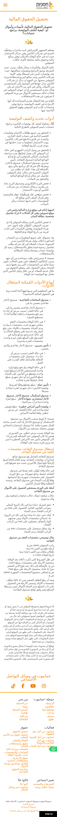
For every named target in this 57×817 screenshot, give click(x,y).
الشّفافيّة (23, 719)
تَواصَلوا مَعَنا (48, 709)
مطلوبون (49, 706)
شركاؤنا (24, 716)
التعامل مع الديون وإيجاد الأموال (16, 765)
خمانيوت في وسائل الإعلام (18, 788)
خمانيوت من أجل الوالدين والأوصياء (45, 741)
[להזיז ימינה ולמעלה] (43, 813)
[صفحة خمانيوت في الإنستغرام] (44, 686)
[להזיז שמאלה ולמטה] (41, 815)
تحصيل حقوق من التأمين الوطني (15, 736)
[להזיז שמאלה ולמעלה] (41, 813)
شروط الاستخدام (28, 806)
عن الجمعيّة (22, 703)
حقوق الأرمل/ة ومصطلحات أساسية (17, 759)
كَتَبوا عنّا (24, 783)
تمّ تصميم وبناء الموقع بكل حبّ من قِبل (28, 810)
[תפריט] (5, 5)
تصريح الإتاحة (28, 804)
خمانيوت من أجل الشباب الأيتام (41, 747)
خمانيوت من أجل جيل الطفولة (43, 732)
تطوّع (51, 719)
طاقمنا (24, 712)
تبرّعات (50, 712)
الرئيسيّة (50, 703)
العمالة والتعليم (20, 740)
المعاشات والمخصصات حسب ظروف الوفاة (16, 753)
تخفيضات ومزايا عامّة (17, 749)
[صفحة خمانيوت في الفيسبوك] (22, 686)
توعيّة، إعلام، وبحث (44, 787)
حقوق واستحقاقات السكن (18, 745)
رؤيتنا (25, 706)
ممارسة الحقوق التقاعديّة (20, 770)
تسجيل (50, 716)
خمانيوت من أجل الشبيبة (41, 737)
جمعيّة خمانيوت (45, 5)
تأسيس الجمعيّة (20, 709)
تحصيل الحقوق (20, 731)
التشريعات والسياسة (43, 783)
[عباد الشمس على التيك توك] (13, 686)
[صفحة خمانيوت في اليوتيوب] (33, 686)
